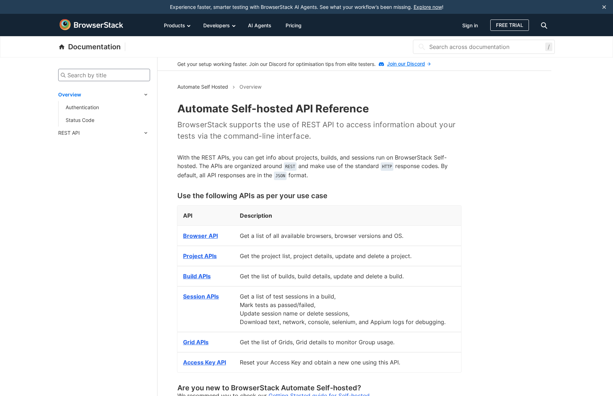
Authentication (82, 107)
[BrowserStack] (91, 24)
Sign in (470, 25)
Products (174, 25)
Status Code (80, 120)
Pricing (294, 25)
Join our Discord (406, 64)
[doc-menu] (545, 25)
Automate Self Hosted (202, 87)
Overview (69, 94)
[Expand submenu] (115, 94)
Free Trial (509, 25)
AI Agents (259, 25)
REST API (69, 133)
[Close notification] (604, 7)
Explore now (428, 7)
